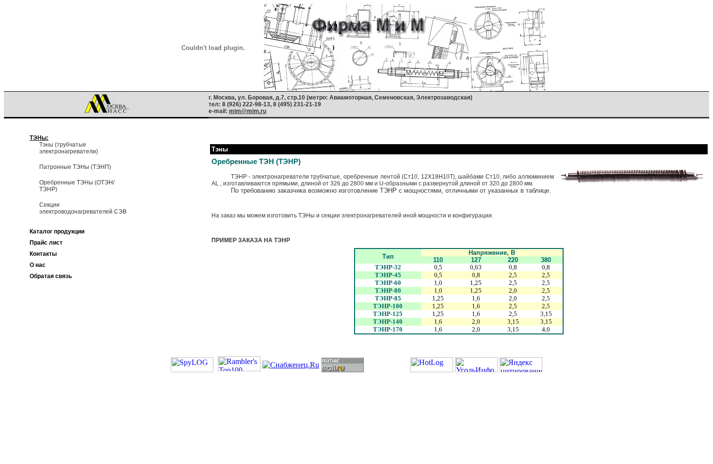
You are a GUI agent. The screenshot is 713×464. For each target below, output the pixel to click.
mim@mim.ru (247, 111)
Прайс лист (46, 242)
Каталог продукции (57, 231)
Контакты (43, 253)
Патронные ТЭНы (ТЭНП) (75, 167)
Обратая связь (51, 276)
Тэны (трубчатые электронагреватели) (68, 148)
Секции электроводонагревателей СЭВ (83, 208)
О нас (38, 265)
